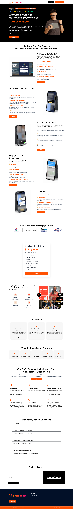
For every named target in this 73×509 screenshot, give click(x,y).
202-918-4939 (54, 478)
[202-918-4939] (54, 475)
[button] (51, 2)
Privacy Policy (61, 507)
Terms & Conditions (54, 507)
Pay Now (36, 273)
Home (32, 2)
